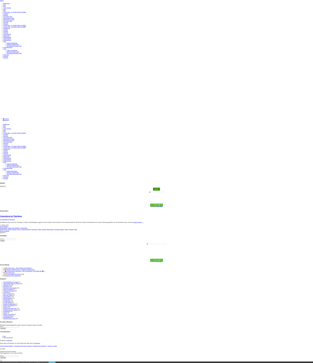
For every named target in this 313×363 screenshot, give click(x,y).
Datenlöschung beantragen (39, 346)
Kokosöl (14, 229)
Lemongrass (34, 229)
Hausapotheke (3, 228)
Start (4, 336)
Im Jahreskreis (7, 301)
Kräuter (5, 307)
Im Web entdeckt (7, 302)
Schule (66, 229)
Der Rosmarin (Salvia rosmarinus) (12, 275)
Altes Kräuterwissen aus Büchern (11, 283)
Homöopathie (6, 299)
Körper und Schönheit (13, 228)
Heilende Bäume (7, 298)
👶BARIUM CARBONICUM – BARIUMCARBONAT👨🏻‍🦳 (19, 269)
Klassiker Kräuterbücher (9, 304)
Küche (5, 312)
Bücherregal (6, 286)
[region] (156, 88)
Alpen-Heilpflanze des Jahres (10, 282)
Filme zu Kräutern (8, 293)
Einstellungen (52, 362)
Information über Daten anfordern (23, 346)
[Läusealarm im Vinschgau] (7, 219)
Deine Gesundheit (8, 289)
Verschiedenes (23, 228)
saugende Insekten (59, 229)
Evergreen (6, 292)
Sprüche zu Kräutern (8, 314)
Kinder (9, 229)
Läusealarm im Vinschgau (11, 216)
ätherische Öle (3, 229)
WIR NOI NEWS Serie (9, 318)
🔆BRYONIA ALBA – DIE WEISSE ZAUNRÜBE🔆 (18, 268)
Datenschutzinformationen (7, 346)
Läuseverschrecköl (26, 229)
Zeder (75, 229)
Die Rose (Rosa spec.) (9, 272)
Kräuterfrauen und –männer (10, 310)
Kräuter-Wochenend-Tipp (9, 308)
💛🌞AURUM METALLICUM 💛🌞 (13, 274)
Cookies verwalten (52, 346)
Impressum (37, 343)
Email (1, 326)
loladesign (9, 340)
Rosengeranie (50, 229)
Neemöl (44, 229)
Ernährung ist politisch (9, 291)
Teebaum (71, 229)
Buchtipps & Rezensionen (10, 288)
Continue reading (138, 222)
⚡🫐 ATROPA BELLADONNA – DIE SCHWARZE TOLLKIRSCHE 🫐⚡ (24, 271)
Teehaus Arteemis (7, 315)
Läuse (18, 229)
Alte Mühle (159, 206)
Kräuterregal (6, 311)
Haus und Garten (7, 295)
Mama (39, 229)
